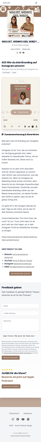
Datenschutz (14, 413)
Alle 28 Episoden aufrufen (20, 273)
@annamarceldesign (23, 264)
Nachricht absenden (10, 358)
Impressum (28, 413)
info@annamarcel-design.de (22, 267)
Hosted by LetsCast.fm (20, 433)
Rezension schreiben (11, 386)
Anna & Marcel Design (22, 260)
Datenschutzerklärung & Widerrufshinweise (18, 353)
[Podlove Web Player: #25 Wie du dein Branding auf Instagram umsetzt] (20, 103)
